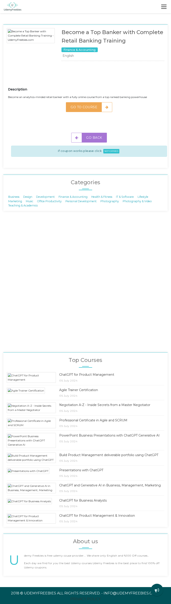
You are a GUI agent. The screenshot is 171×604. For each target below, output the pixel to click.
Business (13, 196)
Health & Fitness (101, 196)
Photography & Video (137, 201)
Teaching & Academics (23, 205)
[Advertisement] (89, 76)
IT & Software (125, 196)
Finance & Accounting (73, 196)
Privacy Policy (85, 599)
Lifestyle (143, 196)
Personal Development (81, 201)
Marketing (15, 201)
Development (45, 196)
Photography (109, 201)
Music (29, 201)
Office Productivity (49, 201)
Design (27, 196)
